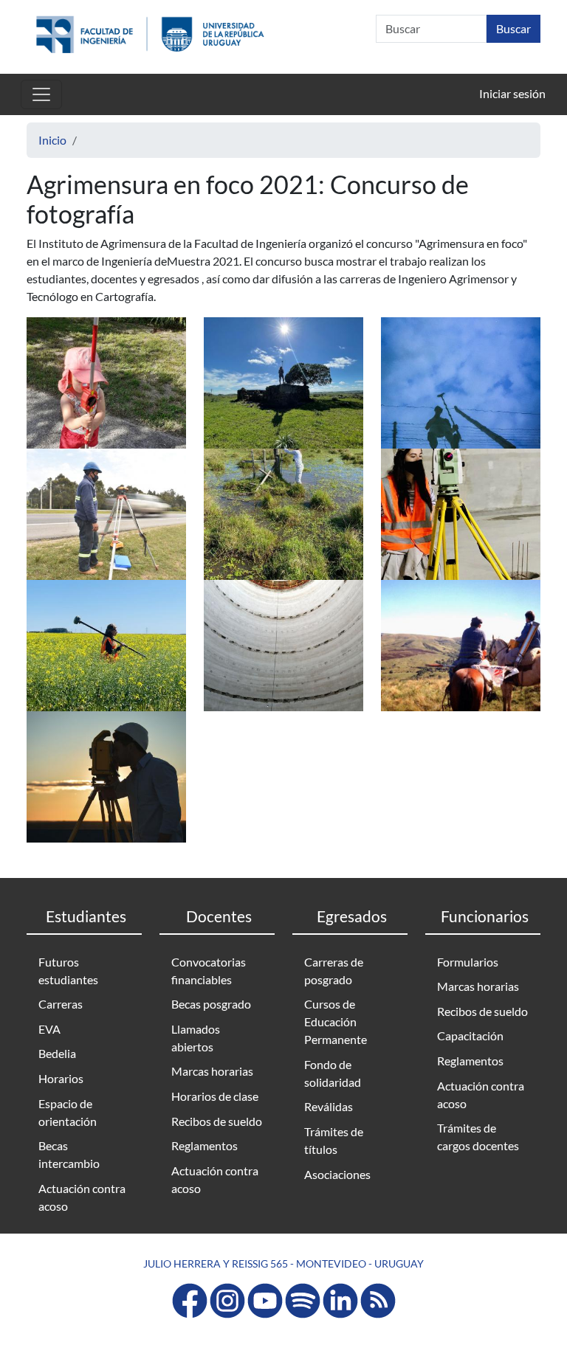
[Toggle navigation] (41, 94)
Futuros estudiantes (68, 970)
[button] (106, 381)
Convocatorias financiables (208, 970)
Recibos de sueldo (216, 1121)
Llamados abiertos (195, 1038)
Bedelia (57, 1053)
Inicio (52, 140)
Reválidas (328, 1106)
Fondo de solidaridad (332, 1073)
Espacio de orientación (67, 1112)
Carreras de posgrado (333, 970)
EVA (49, 1029)
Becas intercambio (69, 1154)
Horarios (60, 1078)
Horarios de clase (214, 1096)
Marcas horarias (212, 1071)
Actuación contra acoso (82, 1197)
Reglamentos (204, 1145)
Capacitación (470, 1035)
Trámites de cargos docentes (478, 1136)
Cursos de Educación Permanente (335, 1021)
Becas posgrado (211, 1004)
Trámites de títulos (333, 1140)
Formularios (467, 962)
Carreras (60, 1004)
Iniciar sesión (512, 93)
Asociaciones (337, 1174)
